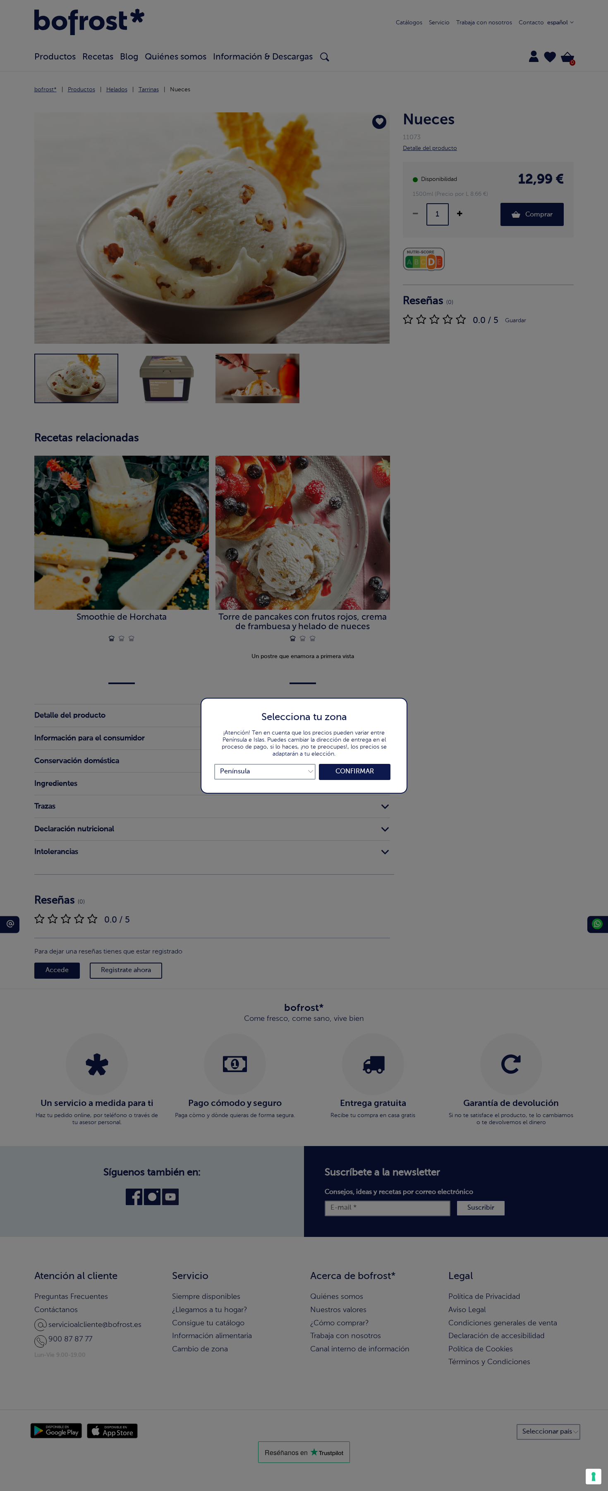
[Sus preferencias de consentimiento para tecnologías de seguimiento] (593, 1476)
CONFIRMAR (354, 771)
